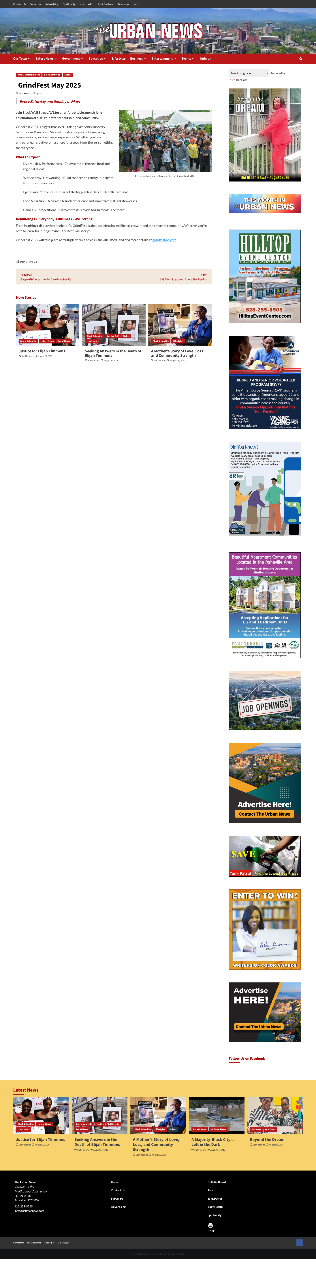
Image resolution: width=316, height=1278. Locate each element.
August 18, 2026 (276, 1144)
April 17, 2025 (43, 93)
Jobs (135, 4)
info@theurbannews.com (29, 1210)
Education (96, 58)
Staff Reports (25, 93)
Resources (123, 4)
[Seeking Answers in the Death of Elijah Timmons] (114, 325)
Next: (183, 277)
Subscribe (35, 4)
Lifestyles (119, 58)
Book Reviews (105, 4)
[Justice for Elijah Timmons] (47, 325)
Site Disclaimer (34, 1242)
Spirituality (69, 4)
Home (114, 1182)
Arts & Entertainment (29, 74)
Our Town (20, 58)
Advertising (52, 4)
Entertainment (162, 58)
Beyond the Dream (267, 1140)
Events (186, 58)
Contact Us (19, 4)
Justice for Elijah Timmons (42, 351)
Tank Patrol (215, 1198)
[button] (300, 58)
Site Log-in (49, 1242)
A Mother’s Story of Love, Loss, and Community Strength (177, 353)
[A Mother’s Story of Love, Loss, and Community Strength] (180, 325)
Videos (191, 341)
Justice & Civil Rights (118, 336)
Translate (241, 79)
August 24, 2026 (217, 1150)
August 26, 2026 (45, 356)
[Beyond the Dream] (275, 1115)
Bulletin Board (217, 1182)
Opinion (205, 58)
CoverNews (166, 1254)
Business (136, 58)
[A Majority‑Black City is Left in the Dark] (216, 1115)
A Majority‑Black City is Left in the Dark (212, 1142)
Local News (64, 341)
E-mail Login (63, 1242)
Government (71, 58)
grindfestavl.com (164, 240)
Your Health (86, 4)
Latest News (44, 58)
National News (218, 1129)
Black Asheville (52, 74)
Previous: (45, 277)
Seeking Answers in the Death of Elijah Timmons (113, 353)
